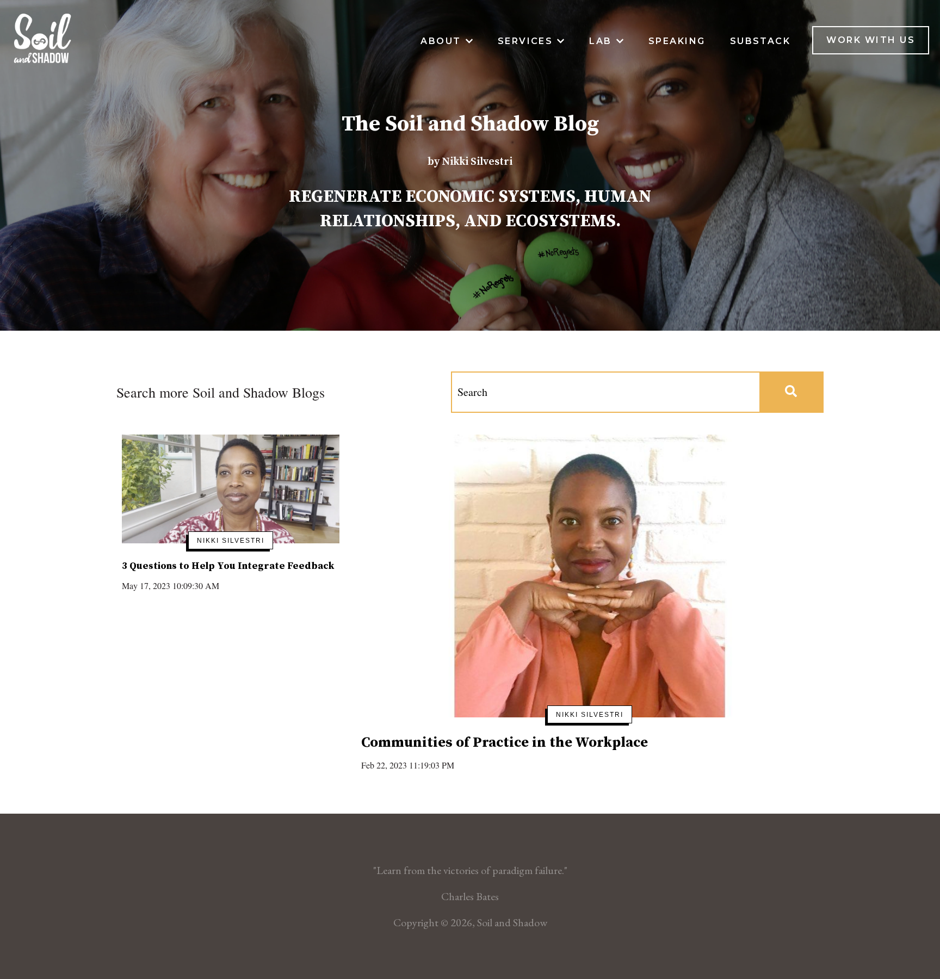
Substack (760, 41)
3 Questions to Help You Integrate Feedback (228, 566)
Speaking (677, 41)
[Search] (790, 392)
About (440, 41)
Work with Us (870, 40)
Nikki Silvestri (230, 540)
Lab (600, 41)
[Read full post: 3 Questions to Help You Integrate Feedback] (230, 489)
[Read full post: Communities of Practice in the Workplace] (589, 576)
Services (525, 41)
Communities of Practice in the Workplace (504, 743)
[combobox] (605, 392)
